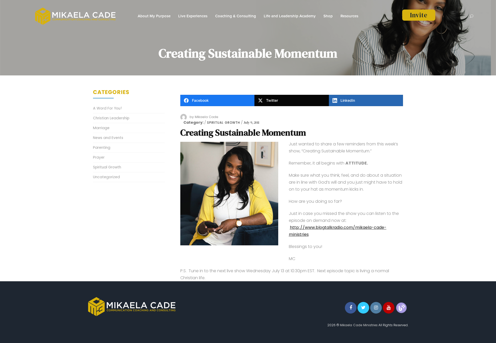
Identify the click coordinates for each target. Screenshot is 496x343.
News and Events (108, 137)
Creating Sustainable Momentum (243, 132)
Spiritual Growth (223, 123)
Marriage (101, 127)
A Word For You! (107, 108)
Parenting (101, 147)
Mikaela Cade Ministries (359, 325)
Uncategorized (106, 177)
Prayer (99, 157)
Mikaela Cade (206, 116)
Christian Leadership (111, 118)
